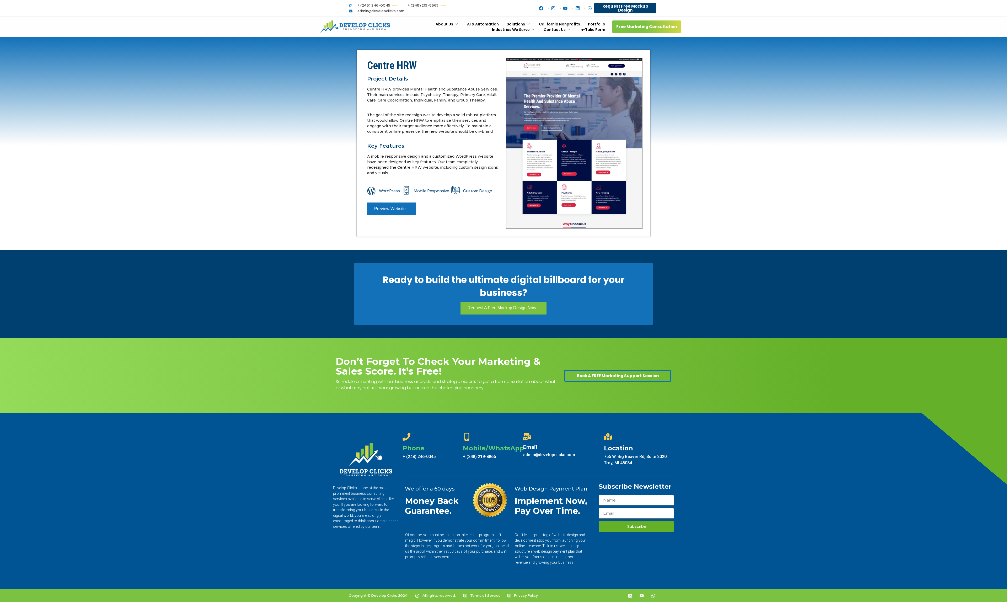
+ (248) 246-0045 (419, 456)
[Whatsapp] (653, 596)
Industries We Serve (511, 29)
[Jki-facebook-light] (607, 596)
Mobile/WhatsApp (493, 448)
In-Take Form (592, 29)
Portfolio (596, 24)
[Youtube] (642, 596)
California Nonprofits (559, 24)
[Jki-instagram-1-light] (618, 596)
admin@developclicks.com (549, 454)
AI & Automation (483, 24)
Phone (414, 448)
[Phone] (406, 437)
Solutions (516, 24)
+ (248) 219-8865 (479, 456)
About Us (444, 24)
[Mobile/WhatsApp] (467, 437)
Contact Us (555, 29)
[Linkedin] (630, 596)
